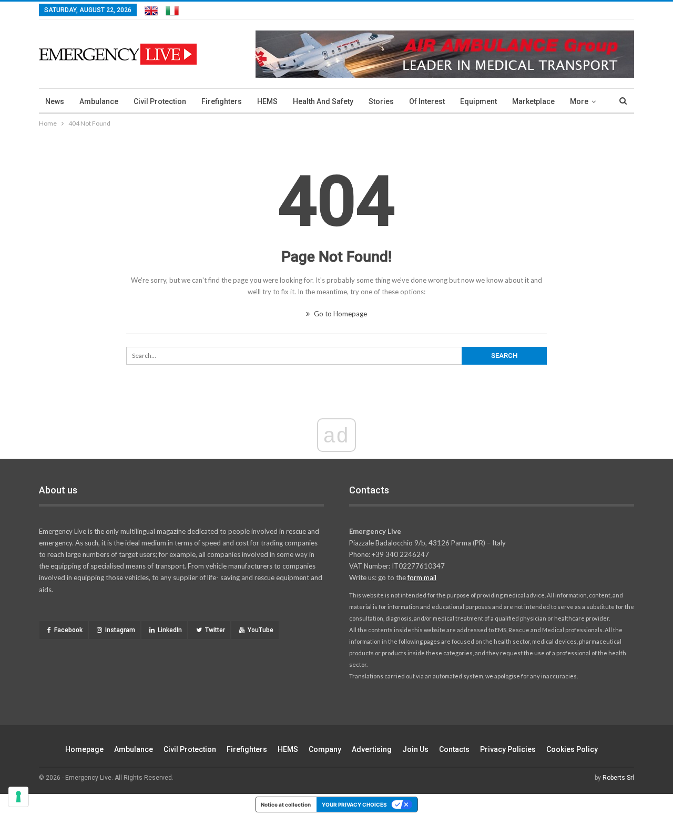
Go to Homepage (339, 314)
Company (325, 749)
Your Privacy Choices (354, 804)
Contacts (454, 749)
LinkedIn (170, 630)
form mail (421, 577)
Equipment (478, 101)
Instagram (120, 630)
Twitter (215, 630)
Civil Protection (160, 101)
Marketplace (533, 101)
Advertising (372, 749)
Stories (381, 101)
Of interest (427, 101)
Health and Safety (323, 101)
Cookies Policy (572, 749)
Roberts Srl (618, 777)
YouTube (260, 630)
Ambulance (98, 101)
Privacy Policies (508, 749)
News (54, 101)
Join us (415, 749)
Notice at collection (286, 804)
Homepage (84, 749)
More (579, 101)
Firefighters (221, 101)
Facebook (68, 630)
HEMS (267, 101)
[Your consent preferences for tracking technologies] (18, 797)
